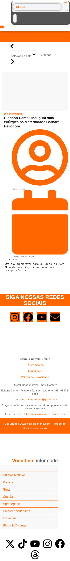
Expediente (35, 370)
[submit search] (66, 6)
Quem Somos (35, 364)
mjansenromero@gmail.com (39, 399)
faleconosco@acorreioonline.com (44, 414)
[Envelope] (55, 317)
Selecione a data (21, 55)
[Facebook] (28, 317)
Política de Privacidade (35, 376)
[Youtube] (42, 317)
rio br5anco (35, 37)
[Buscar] (37, 7)
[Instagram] (15, 317)
